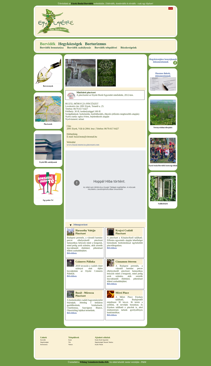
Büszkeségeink (129, 47)
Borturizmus (95, 44)
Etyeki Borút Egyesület (101, 340)
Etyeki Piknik (99, 344)
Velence (70, 344)
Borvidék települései (106, 47)
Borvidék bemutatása (52, 47)
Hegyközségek (70, 44)
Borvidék (47, 44)
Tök (69, 342)
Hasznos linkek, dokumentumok (163, 74)
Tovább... (48, 76)
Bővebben (72, 253)
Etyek (70, 340)
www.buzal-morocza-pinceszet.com (83, 144)
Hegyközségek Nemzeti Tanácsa (104, 342)
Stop (170, 8)
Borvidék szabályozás (79, 47)
